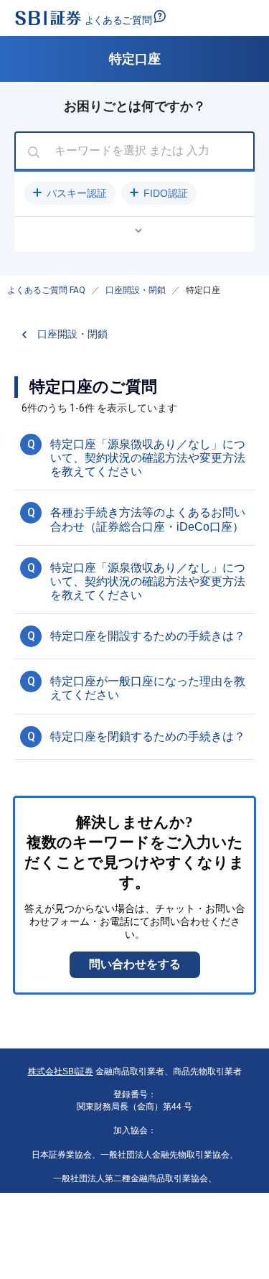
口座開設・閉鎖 (135, 290)
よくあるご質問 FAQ (46, 290)
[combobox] (134, 151)
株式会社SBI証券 (60, 1071)
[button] (69, 193)
